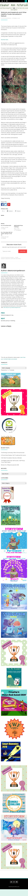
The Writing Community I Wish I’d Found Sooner (12, 452)
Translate (11, 370)
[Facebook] (4, 1)
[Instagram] (7, 1)
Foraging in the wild (9, 257)
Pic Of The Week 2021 (6, 225)
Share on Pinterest (8, 204)
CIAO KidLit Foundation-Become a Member (11, 458)
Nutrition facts (4, 39)
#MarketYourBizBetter (5, 258)
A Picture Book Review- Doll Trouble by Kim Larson (13, 455)
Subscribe (22, 251)
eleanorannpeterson (6, 18)
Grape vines (13, 258)
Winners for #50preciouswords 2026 (10, 465)
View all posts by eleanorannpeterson (12, 307)
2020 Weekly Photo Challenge (18, 226)
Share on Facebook (2, 204)
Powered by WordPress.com (14, 886)
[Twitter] (2, 1)
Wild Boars (18, 258)
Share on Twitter (5, 204)
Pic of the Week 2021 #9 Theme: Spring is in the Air (6, 234)
